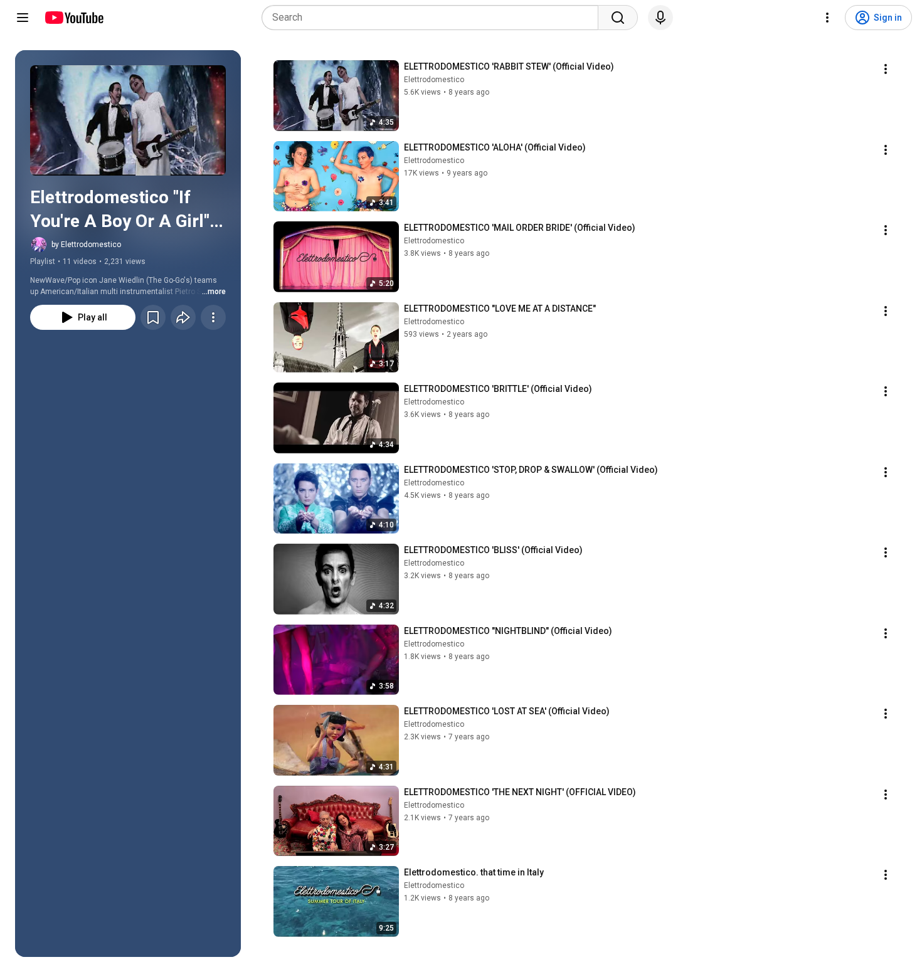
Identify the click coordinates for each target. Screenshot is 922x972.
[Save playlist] (153, 317)
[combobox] (433, 17)
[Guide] (22, 17)
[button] (128, 120)
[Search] (618, 17)
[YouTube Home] (73, 17)
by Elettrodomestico (86, 244)
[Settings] (827, 17)
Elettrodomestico (434, 79)
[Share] (183, 317)
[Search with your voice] (660, 17)
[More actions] (213, 317)
